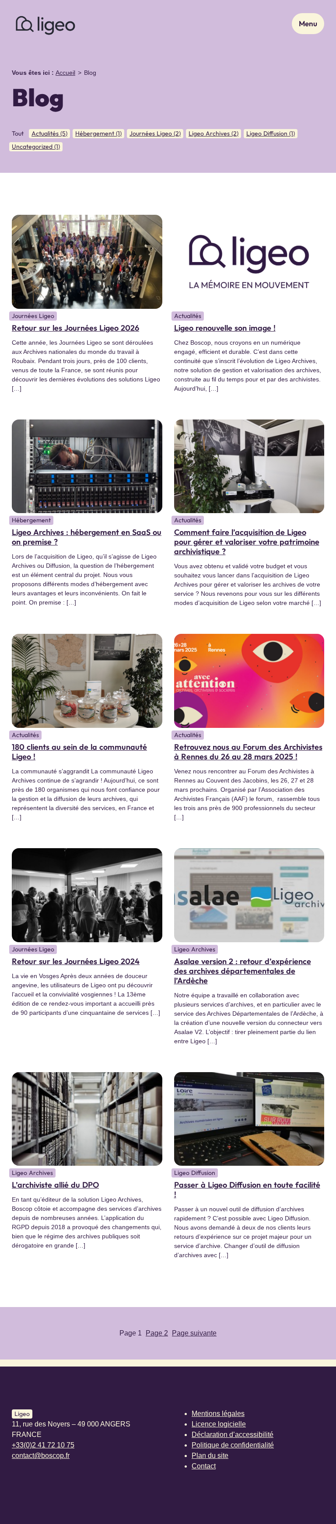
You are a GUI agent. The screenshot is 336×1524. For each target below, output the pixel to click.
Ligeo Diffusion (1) (270, 133)
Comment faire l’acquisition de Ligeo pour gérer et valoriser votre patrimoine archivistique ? (246, 541)
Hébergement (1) (98, 133)
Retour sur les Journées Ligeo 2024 (76, 961)
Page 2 (157, 1333)
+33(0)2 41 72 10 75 (43, 1445)
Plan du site (210, 1455)
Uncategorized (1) (36, 146)
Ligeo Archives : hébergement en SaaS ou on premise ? (86, 537)
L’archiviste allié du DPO (55, 1185)
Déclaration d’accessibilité (232, 1434)
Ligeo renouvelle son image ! (225, 328)
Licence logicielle (219, 1424)
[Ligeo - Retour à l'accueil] (45, 23)
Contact (204, 1466)
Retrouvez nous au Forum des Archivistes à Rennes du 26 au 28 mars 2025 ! (248, 752)
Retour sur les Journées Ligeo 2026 (75, 328)
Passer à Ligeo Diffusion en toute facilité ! (247, 1189)
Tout (18, 133)
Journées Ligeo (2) (155, 133)
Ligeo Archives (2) (213, 133)
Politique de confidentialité (233, 1445)
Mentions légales (218, 1413)
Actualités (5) (49, 133)
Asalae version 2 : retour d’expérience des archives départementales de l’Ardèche (242, 971)
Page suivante (194, 1333)
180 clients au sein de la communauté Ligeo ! (79, 752)
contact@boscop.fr (41, 1455)
